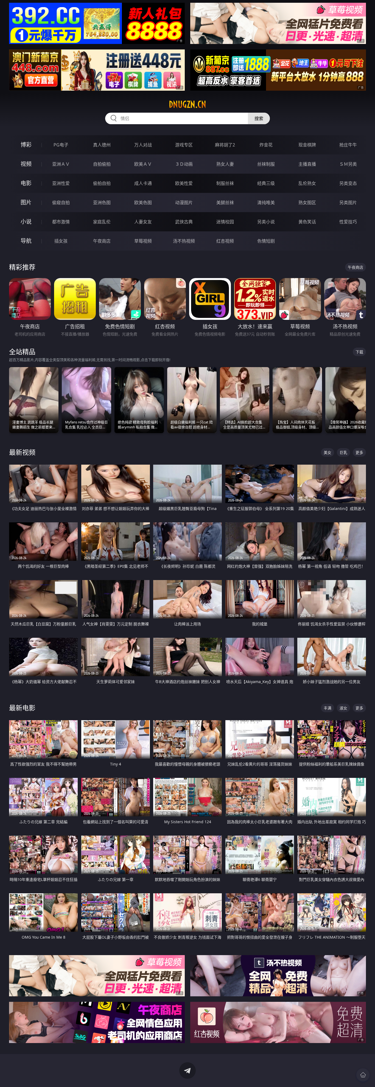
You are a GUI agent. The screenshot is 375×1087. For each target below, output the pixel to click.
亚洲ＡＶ (61, 164)
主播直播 (307, 164)
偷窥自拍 (61, 202)
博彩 (26, 144)
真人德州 (102, 145)
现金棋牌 (307, 145)
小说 (26, 221)
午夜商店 (102, 241)
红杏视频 (225, 241)
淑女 (343, 708)
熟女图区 (307, 202)
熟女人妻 (225, 164)
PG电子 (61, 145)
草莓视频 (143, 241)
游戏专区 (184, 145)
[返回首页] (363, 1075)
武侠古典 (184, 222)
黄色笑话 (307, 222)
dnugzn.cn (187, 104)
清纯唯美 (266, 202)
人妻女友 (143, 222)
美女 (327, 452)
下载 (359, 351)
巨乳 (343, 452)
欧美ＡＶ (143, 164)
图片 (26, 202)
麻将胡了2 (225, 145)
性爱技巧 (348, 222)
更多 (359, 452)
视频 (26, 164)
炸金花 (266, 145)
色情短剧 (266, 241)
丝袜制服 (266, 164)
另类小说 (266, 222)
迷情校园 (225, 222)
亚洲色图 (102, 202)
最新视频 (22, 452)
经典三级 (266, 183)
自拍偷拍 (102, 164)
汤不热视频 (184, 241)
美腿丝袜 (225, 202)
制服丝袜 (225, 183)
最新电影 (22, 707)
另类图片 (348, 202)
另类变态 (348, 183)
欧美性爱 (184, 183)
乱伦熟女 (307, 183)
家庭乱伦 (102, 222)
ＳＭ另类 (348, 164)
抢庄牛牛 (348, 145)
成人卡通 (143, 183)
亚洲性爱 (61, 183)
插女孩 (61, 241)
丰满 (327, 708)
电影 (26, 183)
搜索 (258, 118)
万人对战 (143, 145)
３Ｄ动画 (184, 164)
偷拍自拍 (102, 183)
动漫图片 (184, 202)
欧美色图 (143, 202)
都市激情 (61, 222)
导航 (26, 241)
